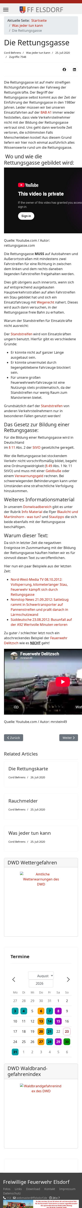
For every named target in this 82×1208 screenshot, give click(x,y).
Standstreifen (21, 334)
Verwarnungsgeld (29, 476)
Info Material (32, 511)
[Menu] (5, 9)
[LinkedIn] (74, 69)
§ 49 (49, 466)
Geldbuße (53, 471)
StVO (37, 447)
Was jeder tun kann (38, 53)
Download (33, 1189)
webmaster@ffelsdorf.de (31, 1198)
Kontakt (49, 1189)
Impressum (67, 1189)
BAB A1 (46, 112)
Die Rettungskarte (28, 768)
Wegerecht (45, 302)
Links (18, 1189)
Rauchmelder (23, 801)
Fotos (7, 1189)
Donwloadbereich (37, 506)
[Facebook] (64, 69)
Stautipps (56, 516)
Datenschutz (12, 1193)
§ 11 (12, 447)
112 (9, 1198)
